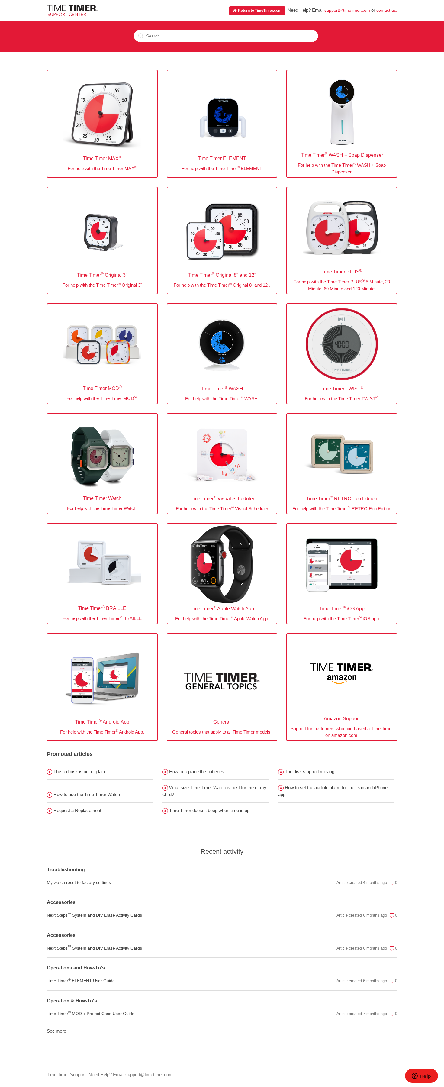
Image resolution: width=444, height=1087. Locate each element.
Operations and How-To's (76, 967)
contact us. (386, 10)
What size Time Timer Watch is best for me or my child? (214, 791)
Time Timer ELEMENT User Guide (81, 980)
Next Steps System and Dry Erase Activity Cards (94, 915)
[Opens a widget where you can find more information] (421, 1076)
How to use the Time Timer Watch (86, 794)
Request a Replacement (76, 810)
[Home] (72, 14)
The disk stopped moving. (310, 771)
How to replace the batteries (196, 771)
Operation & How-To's (72, 1000)
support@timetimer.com (347, 10)
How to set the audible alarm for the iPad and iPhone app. (333, 791)
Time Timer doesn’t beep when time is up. (209, 810)
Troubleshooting (66, 869)
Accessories (61, 902)
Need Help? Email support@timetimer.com (130, 1074)
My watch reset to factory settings (79, 882)
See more (56, 1031)
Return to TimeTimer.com (259, 10)
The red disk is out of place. (80, 771)
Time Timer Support (66, 1074)
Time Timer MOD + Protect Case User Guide (90, 1013)
